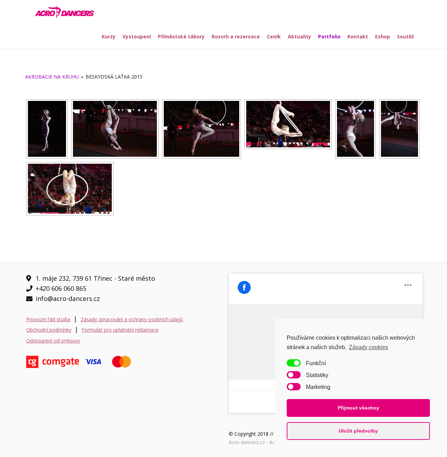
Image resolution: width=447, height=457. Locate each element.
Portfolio (329, 36)
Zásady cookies (368, 347)
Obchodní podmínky (48, 329)
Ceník (274, 36)
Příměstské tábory (181, 36)
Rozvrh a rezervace (236, 36)
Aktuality (299, 36)
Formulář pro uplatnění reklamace (120, 329)
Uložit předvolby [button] (358, 431)
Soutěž (405, 36)
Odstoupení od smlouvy (53, 340)
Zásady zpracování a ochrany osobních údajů (132, 319)
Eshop (382, 36)
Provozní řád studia (48, 319)
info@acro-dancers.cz (68, 298)
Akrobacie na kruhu (52, 76)
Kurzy (109, 36)
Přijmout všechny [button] (358, 408)
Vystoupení (137, 36)
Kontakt (357, 36)
